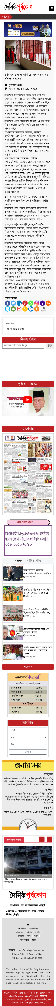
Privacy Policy (19, 954)
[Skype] (7, 309)
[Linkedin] (19, 303)
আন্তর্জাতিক (33, 928)
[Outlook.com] (30, 309)
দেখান (28, 752)
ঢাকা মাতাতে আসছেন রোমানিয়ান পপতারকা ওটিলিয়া (37, 572)
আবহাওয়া (19, 932)
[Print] (48, 303)
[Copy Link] (25, 309)
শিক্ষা (36, 936)
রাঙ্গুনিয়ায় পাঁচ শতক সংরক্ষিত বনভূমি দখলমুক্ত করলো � (37, 591)
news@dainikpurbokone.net (31, 950)
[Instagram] (36, 303)
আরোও (27, 666)
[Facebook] (7, 303)
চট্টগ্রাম (29, 932)
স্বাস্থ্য (34, 940)
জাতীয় (37, 932)
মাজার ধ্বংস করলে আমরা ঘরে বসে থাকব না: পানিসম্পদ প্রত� (37, 650)
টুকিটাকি (21, 936)
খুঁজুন (49, 345)
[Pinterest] (25, 303)
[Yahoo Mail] (42, 303)
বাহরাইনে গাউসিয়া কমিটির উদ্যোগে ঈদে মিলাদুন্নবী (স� (36, 611)
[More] (36, 309)
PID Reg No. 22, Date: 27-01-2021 (27, 958)
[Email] (13, 309)
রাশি (29, 936)
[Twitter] (13, 303)
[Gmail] (19, 309)
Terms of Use (35, 954)
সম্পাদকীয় (24, 940)
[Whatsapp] (30, 303)
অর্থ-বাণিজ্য (22, 928)
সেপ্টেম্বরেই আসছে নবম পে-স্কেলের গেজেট (36, 631)
